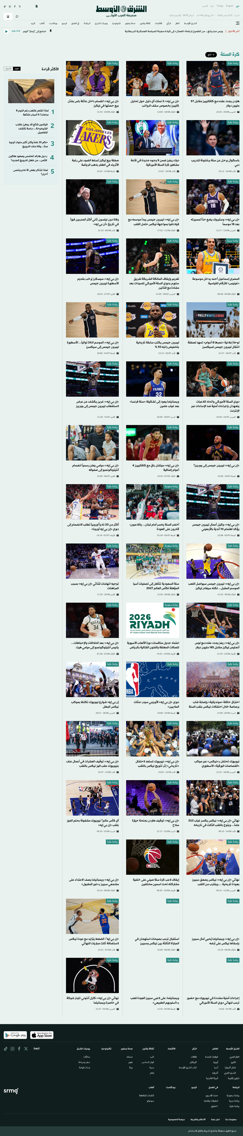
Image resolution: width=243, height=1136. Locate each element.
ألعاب (41, 23)
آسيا (216, 1068)
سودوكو (150, 1101)
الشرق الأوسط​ (190, 23)
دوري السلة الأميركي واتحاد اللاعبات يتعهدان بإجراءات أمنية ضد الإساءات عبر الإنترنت (215, 406)
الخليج (233, 1062)
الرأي (169, 23)
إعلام (152, 1073)
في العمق (75, 23)
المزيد (33, 23)
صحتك (130, 1057)
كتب (152, 1057)
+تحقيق (214, 1106)
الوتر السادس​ (148, 1062)
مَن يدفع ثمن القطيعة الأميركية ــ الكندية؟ (200, 31)
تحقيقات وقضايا (211, 1101)
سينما (151, 1068)
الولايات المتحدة (211, 1057)
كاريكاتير (193, 1062)
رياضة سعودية (171, 486)
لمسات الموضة (84, 1068)
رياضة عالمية (233, 63)
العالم (177, 23)
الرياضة (87, 23)
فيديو (64, 23)
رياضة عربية (232, 241)
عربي (237, 6)
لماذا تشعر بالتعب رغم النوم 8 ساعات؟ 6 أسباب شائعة (32, 113)
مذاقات (86, 1057)
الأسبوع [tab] (8, 68)
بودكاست (53, 23)
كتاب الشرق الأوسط (188, 1068)
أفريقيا (215, 1073)
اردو (212, 6)
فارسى (205, 6)
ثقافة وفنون (145, 23)
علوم (131, 1062)
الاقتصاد (158, 23)
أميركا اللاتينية (212, 1078)
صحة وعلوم (130, 23)
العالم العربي (234, 1057)
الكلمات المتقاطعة (146, 1096)
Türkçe (220, 6)
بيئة (131, 1068)
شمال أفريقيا (230, 1068)
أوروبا (215, 1062)
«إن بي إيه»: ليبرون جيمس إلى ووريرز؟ (216, 465)
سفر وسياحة (84, 1062)
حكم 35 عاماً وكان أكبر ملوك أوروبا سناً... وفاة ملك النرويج (28, 144)
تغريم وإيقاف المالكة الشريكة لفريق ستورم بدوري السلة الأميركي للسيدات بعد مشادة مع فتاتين (154, 283)
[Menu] (237, 23)
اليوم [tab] (17, 68)
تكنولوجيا (116, 23)
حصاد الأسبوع (212, 1096)
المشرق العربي (230, 1073)
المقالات (194, 1057)
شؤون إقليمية (233, 1078)
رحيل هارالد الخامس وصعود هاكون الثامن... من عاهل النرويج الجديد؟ (28, 158)
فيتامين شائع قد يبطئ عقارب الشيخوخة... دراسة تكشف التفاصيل (31, 129)
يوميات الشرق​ (101, 23)
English (229, 6)
